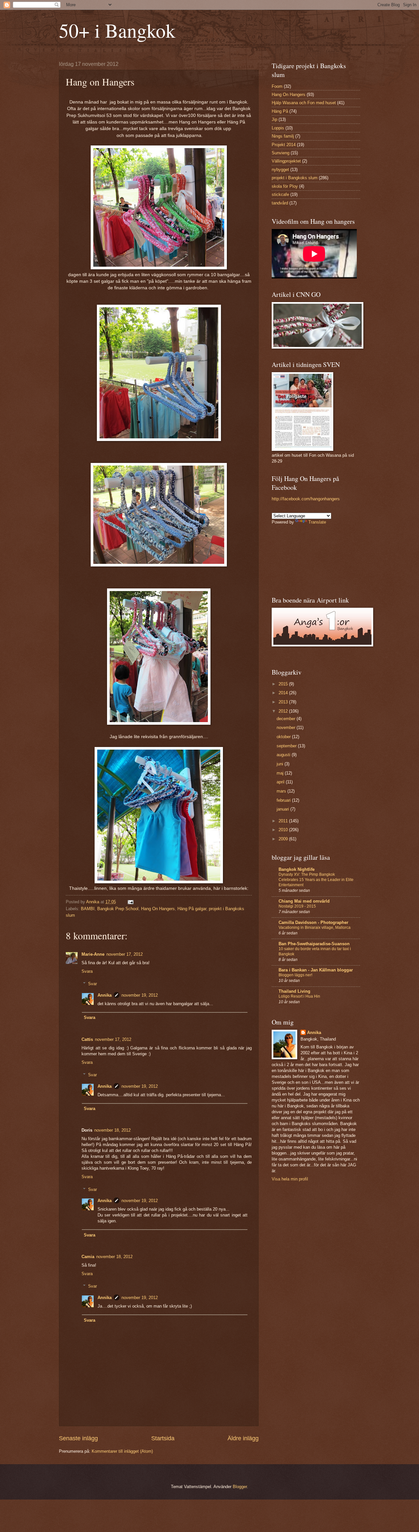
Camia (88, 1256)
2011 (284, 820)
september (287, 745)
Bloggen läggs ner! (295, 975)
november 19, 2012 (139, 995)
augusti (284, 754)
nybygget (280, 169)
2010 (284, 829)
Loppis (278, 127)
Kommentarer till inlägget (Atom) (122, 1451)
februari (284, 800)
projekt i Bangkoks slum (295, 177)
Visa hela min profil (290, 1179)
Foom (277, 86)
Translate (317, 522)
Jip (274, 119)
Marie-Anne (93, 954)
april (281, 781)
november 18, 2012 (112, 1130)
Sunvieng (280, 152)
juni (280, 763)
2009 (284, 838)
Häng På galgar (191, 908)
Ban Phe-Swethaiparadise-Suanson (314, 943)
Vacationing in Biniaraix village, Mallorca (315, 927)
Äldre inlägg (243, 1438)
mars (282, 791)
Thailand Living (294, 991)
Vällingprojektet (286, 161)
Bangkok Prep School (117, 908)
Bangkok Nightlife (297, 869)
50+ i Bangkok (117, 30)
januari (283, 809)
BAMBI (88, 908)
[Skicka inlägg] (130, 901)
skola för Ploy (285, 186)
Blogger (240, 1486)
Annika (105, 995)
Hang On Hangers (158, 908)
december (287, 718)
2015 (284, 683)
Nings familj (283, 136)
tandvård (280, 203)
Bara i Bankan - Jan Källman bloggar (316, 969)
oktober (284, 736)
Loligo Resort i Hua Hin (299, 996)
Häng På (280, 111)
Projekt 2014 (284, 144)
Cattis (87, 1039)
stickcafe (280, 194)
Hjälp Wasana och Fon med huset (304, 102)
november (287, 727)
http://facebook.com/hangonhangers (306, 498)
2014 (284, 692)
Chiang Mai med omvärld (304, 901)
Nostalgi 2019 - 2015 (297, 906)
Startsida (162, 1438)
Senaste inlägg (78, 1438)
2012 (284, 711)
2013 (284, 701)
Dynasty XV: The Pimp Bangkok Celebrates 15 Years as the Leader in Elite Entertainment (316, 879)
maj (281, 773)
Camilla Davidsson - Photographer (313, 922)
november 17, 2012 (124, 954)
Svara (87, 971)
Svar (92, 983)
